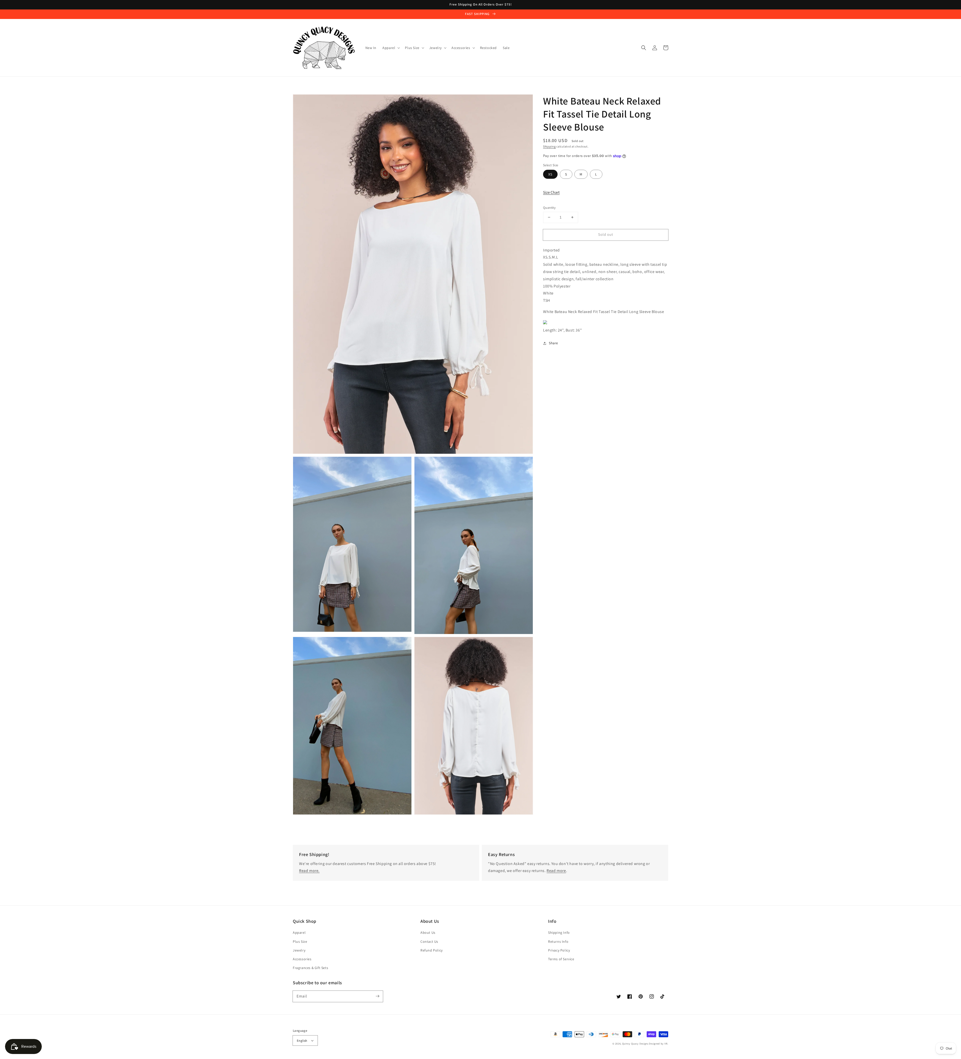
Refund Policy (431, 950)
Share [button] (553, 343)
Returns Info (558, 941)
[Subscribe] (377, 996)
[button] (643, 47)
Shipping (549, 146)
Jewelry (299, 950)
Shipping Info (559, 932)
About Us (427, 932)
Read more (556, 870)
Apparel (299, 932)
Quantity (549, 208)
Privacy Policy (559, 950)
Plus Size (300, 941)
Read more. (309, 870)
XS (550, 174)
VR (665, 1043)
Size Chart (551, 192)
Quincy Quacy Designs (635, 1043)
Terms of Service (561, 959)
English (302, 1040)
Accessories (302, 959)
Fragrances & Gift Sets (310, 968)
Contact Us (429, 941)
